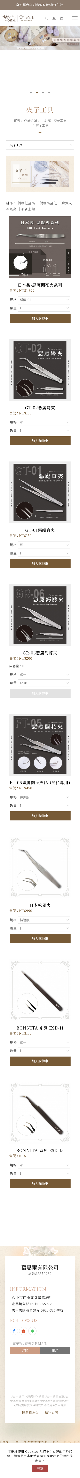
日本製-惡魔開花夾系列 (40, 285)
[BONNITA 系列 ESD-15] (40, 1112)
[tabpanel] (40, 33)
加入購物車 (40, 318)
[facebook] (14, 1331)
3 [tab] (43, 92)
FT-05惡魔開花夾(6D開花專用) (40, 782)
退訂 (55, 1350)
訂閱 (25, 1350)
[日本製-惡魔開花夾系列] (40, 247)
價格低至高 (26, 203)
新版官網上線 (39, 4)
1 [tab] (30, 92)
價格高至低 (48, 203)
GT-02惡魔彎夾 (40, 408)
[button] (46, 18)
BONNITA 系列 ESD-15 (40, 1150)
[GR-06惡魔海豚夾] (40, 614)
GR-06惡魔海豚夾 (40, 653)
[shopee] (23, 1331)
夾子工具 (42, 125)
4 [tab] (49, 92)
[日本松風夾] (40, 867)
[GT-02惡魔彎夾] (40, 369)
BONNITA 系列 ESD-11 (40, 1028)
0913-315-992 (37, 1310)
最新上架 (28, 209)
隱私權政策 (30, 1412)
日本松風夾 (40, 905)
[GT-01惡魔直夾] (40, 492)
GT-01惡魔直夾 (40, 530)
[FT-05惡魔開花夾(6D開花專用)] (40, 745)
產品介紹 (30, 120)
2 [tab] (37, 92)
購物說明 (51, 1412)
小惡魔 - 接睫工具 (54, 120)
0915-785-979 (33, 1304)
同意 (40, 1468)
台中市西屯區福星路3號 (31, 1297)
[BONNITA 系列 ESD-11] (40, 989)
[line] (33, 1331)
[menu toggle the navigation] (75, 18)
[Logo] (18, 18)
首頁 (17, 120)
